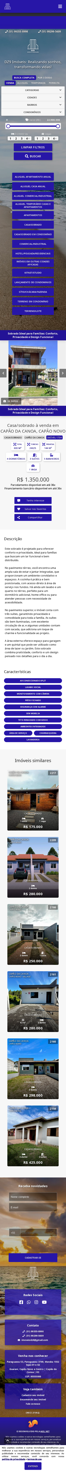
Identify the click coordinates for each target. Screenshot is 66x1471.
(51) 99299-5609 (51, 31)
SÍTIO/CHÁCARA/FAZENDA (33, 291)
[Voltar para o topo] (7, 1440)
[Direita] (62, 373)
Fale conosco (33, 1403)
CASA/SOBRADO (33, 224)
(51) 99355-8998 (18, 31)
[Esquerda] (3, 373)
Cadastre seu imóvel (33, 1395)
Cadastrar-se (33, 1257)
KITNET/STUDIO (33, 272)
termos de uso (34, 1459)
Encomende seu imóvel (33, 1399)
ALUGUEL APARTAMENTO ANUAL (33, 176)
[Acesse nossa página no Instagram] (36, 1302)
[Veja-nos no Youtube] (44, 1302)
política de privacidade (13, 1459)
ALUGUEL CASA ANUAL (33, 186)
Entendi (33, 1466)
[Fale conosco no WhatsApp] (29, 1302)
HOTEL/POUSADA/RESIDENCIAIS (33, 253)
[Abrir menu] (60, 6)
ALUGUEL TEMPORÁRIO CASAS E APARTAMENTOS (33, 205)
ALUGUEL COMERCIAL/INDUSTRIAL (33, 195)
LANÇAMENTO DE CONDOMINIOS (33, 282)
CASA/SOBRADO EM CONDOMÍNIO (33, 234)
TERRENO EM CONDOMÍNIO (33, 301)
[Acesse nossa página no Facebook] (21, 1302)
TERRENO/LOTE (33, 311)
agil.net (45, 1431)
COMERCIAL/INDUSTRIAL (33, 243)
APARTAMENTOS (33, 215)
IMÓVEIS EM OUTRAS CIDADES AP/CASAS (33, 263)
